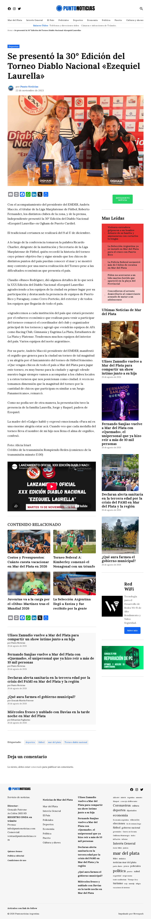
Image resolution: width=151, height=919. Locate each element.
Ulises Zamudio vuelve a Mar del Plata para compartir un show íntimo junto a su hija (43, 637)
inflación (116, 839)
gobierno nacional (131, 827)
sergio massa (127, 876)
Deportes (78, 20)
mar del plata (54, 742)
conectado (36, 766)
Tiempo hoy (133, 879)
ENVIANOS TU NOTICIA (123, 199)
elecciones (119, 823)
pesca (126, 866)
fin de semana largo (133, 824)
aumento (139, 797)
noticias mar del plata (124, 862)
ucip (125, 884)
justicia (125, 848)
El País (50, 20)
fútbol (41, 742)
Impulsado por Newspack (130, 913)
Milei (115, 858)
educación (134, 820)
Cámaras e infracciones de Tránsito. (98, 25)
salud (137, 871)
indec (133, 835)
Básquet (116, 801)
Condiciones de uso (17, 860)
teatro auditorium (119, 880)
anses (123, 797)
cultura (135, 805)
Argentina (130, 797)
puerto (130, 871)
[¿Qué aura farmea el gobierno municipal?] (120, 535)
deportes (30, 742)
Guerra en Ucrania (130, 832)
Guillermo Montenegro (121, 836)
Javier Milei (117, 848)
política (119, 870)
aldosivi (116, 797)
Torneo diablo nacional (76, 742)
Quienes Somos (15, 851)
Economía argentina (121, 820)
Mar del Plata (15, 20)
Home (10, 30)
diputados (132, 810)
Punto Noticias (29, 86)
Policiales (63, 20)
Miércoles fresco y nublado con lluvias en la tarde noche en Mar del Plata (49, 714)
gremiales (117, 832)
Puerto (118, 20)
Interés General (34, 20)
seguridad (117, 876)
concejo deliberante (128, 801)
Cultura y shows (134, 20)
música (122, 858)
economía (120, 815)
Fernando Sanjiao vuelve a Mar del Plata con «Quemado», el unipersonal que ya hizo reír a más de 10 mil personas (51, 658)
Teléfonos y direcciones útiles (64, 25)
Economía (92, 20)
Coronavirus (122, 805)
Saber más (132, 630)
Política (106, 20)
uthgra (138, 884)
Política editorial (16, 856)
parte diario (117, 866)
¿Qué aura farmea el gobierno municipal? (41, 697)
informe (125, 839)
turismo (118, 883)
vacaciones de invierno (121, 888)
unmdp (131, 883)
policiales (135, 865)
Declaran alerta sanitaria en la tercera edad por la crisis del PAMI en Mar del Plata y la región (49, 679)
